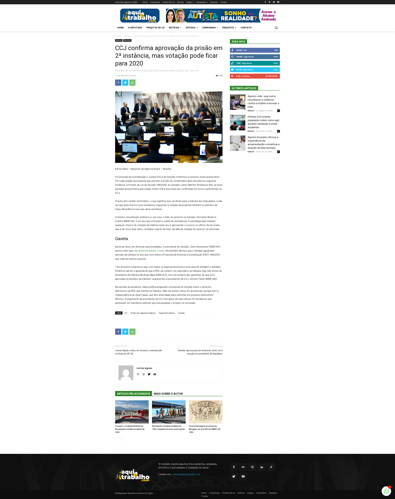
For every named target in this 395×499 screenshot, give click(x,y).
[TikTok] (271, 467)
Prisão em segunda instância (143, 313)
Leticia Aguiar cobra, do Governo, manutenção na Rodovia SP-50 (138, 352)
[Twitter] (274, 2)
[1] (386, 492)
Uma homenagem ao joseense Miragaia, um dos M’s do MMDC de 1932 (204, 429)
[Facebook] (265, 2)
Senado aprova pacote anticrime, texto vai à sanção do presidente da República (200, 352)
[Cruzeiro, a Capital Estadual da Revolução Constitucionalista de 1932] (132, 411)
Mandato (127, 40)
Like (276, 50)
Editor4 (251, 110)
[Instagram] (269, 2)
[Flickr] (243, 467)
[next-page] (122, 438)
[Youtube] (278, 2)
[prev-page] (117, 438)
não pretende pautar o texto (148, 250)
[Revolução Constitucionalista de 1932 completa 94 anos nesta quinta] (169, 411)
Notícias (127, 36)
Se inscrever (272, 76)
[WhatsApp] (132, 83)
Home (118, 36)
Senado (181, 313)
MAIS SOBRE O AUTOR (168, 393)
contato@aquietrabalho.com (186, 474)
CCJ (126, 313)
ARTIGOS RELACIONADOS (133, 393)
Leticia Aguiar (144, 368)
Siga (275, 56)
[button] (276, 27)
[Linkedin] (262, 467)
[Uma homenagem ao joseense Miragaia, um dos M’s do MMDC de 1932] (205, 411)
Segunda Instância (167, 313)
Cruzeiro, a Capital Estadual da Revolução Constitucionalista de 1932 (130, 429)
